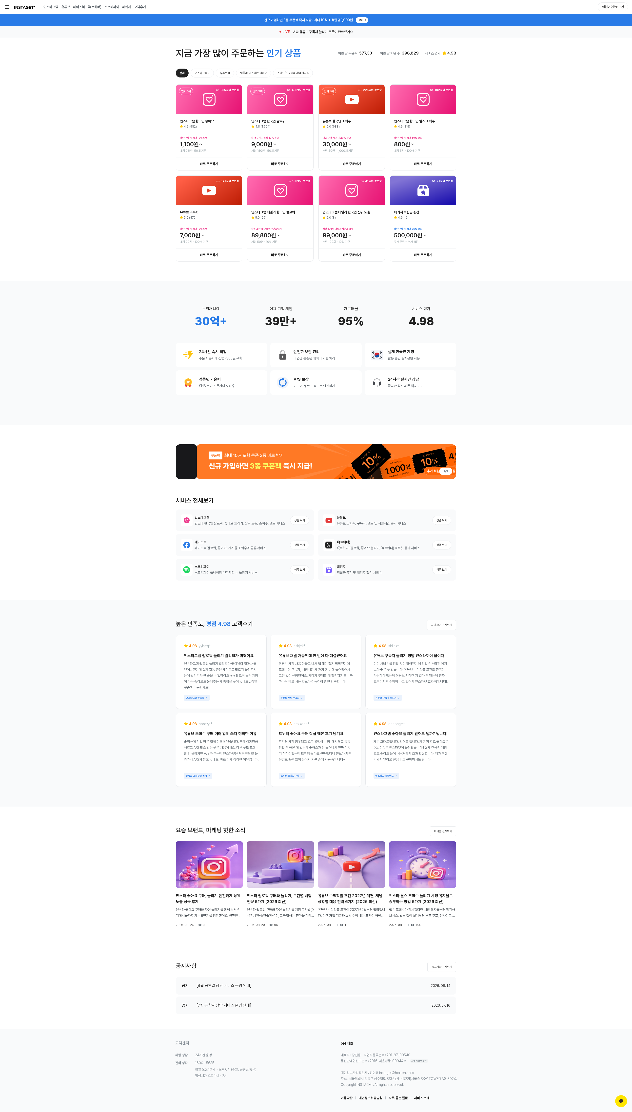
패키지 (126, 7)
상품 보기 (299, 520)
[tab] (182, 73)
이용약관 (347, 1098)
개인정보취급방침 (370, 1098)
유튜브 (65, 7)
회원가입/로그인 (613, 7)
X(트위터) (94, 7)
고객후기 (140, 7)
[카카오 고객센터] (621, 1101)
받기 (361, 20)
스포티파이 (111, 7)
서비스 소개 (422, 1098)
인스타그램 (50, 7)
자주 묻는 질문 (398, 1098)
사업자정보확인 (419, 1060)
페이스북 (79, 7)
